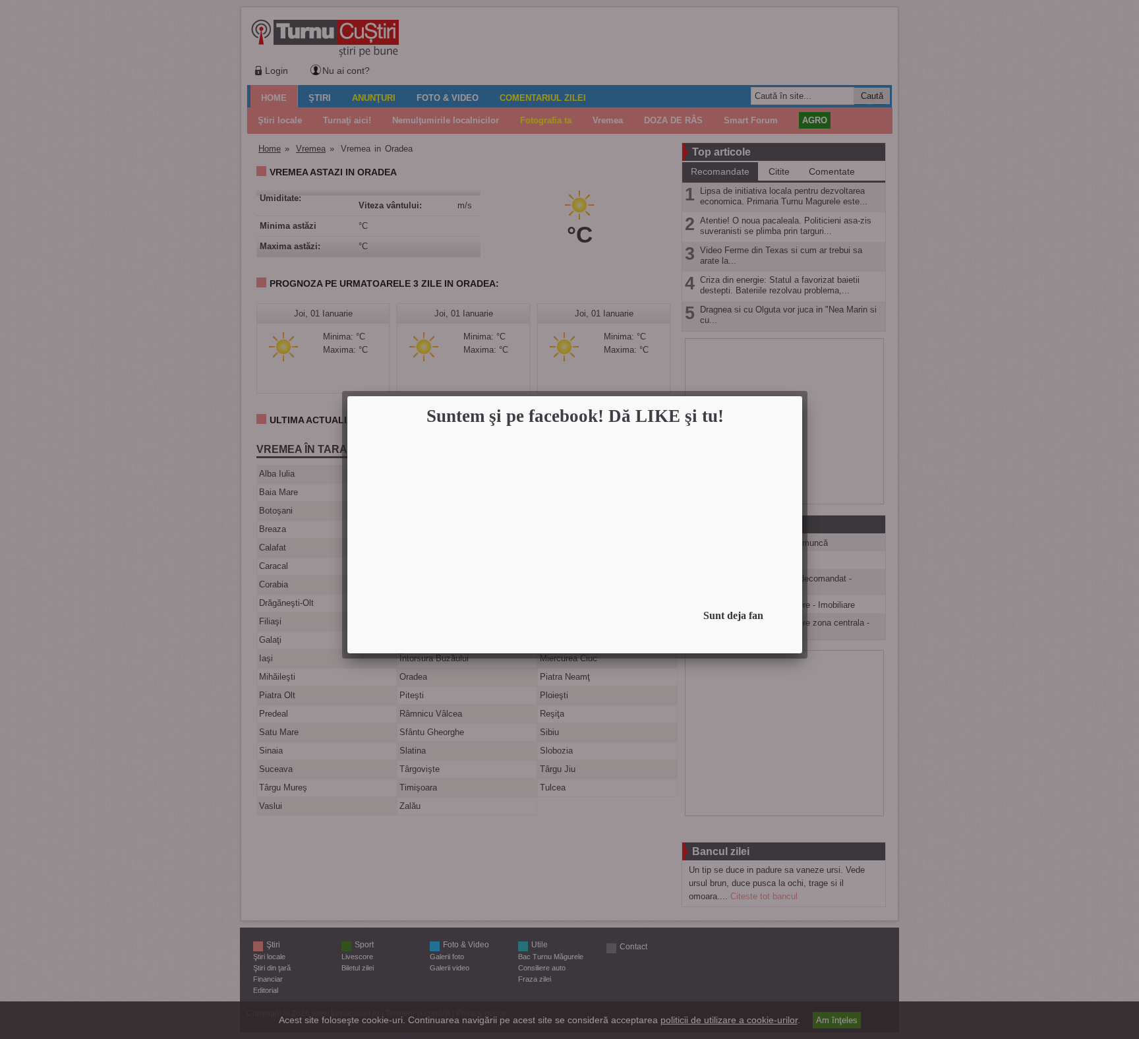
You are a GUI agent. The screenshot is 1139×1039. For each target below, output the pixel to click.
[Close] (798, 400)
